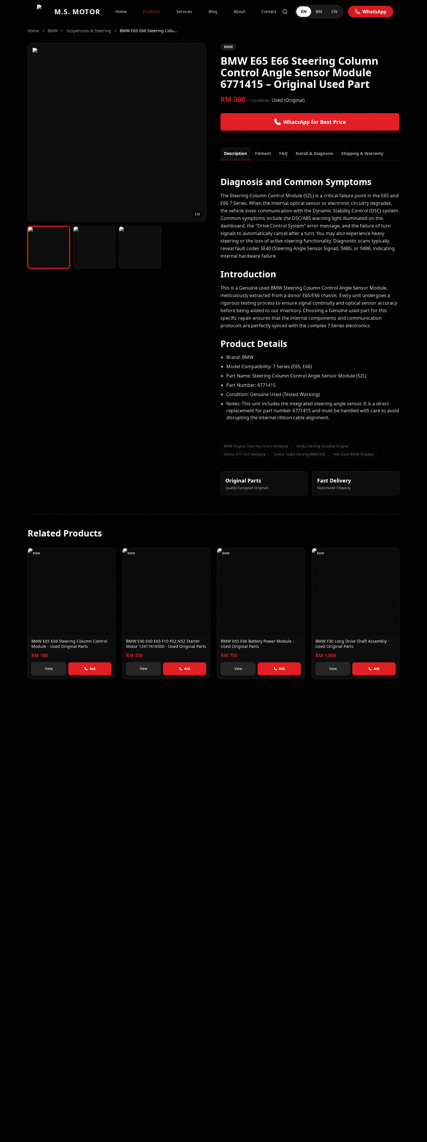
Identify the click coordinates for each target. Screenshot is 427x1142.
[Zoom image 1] (117, 132)
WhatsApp (374, 11)
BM (319, 11)
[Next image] (197, 132)
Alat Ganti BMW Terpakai (353, 454)
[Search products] (285, 11)
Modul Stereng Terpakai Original (322, 446)
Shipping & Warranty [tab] (362, 153)
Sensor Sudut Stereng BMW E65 (299, 454)
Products (151, 11)
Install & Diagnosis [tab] (314, 153)
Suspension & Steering (89, 30)
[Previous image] (36, 132)
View (49, 668)
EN (303, 11)
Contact (268, 11)
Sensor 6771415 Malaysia (244, 454)
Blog (213, 11)
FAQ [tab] (283, 153)
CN (334, 11)
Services (184, 11)
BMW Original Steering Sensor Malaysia (256, 446)
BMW (53, 30)
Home (121, 11)
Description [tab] (235, 153)
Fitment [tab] (263, 153)
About (239, 11)
